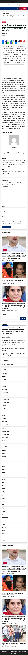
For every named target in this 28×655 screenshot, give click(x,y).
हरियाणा (3, 537)
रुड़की (3, 521)
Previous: (14, 162)
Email (3, 211)
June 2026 (4, 380)
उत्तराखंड (4, 22)
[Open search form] (17, 8)
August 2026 (4, 373)
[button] (2, 8)
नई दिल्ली (3, 495)
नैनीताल (3, 498)
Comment (5, 186)
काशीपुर (3, 472)
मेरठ (3, 514)
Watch (24, 8)
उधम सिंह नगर (4, 466)
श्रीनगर (3, 530)
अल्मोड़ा (3, 453)
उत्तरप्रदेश (4, 460)
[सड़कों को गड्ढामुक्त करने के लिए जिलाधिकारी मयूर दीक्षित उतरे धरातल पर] (14, 633)
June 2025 (4, 412)
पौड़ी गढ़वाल (4, 508)
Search (4, 314)
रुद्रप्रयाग (4, 527)
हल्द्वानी (3, 540)
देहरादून (3, 488)
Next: (13, 171)
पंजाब (3, 501)
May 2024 (4, 441)
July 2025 (4, 409)
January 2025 (5, 428)
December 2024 (5, 431)
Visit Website (9, 153)
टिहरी (3, 485)
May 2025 (4, 415)
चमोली (3, 482)
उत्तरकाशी (4, 456)
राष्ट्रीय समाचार (5, 517)
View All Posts (19, 153)
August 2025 (4, 405)
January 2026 (5, 396)
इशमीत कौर (5, 33)
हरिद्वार (3, 533)
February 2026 (5, 392)
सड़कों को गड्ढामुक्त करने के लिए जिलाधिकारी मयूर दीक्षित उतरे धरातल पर (14, 644)
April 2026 (4, 386)
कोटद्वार (3, 476)
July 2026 (4, 376)
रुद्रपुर (3, 524)
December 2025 (5, 399)
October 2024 (5, 437)
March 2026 (4, 389)
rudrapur (4, 450)
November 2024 (5, 434)
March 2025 (4, 421)
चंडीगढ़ (3, 479)
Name (4, 206)
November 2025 (5, 402)
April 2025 (4, 418)
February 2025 (5, 425)
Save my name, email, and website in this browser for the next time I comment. (13, 222)
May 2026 (4, 383)
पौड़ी (3, 505)
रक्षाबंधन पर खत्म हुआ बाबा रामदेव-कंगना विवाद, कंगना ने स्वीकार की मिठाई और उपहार (13, 281)
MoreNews (21, 651)
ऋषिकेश (3, 469)
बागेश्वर (3, 511)
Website (4, 216)
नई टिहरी (3, 492)
